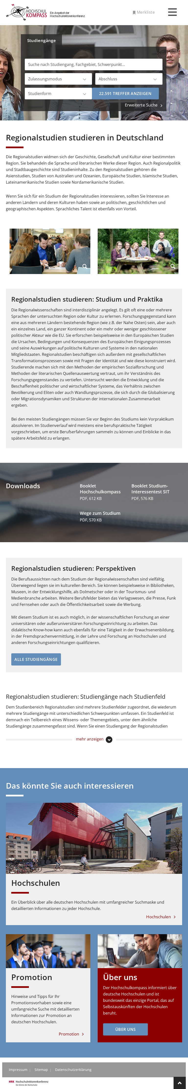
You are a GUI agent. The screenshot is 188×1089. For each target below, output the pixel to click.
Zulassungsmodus (45, 79)
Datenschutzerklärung (73, 1069)
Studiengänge (41, 40)
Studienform (39, 93)
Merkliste (146, 12)
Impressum (18, 1069)
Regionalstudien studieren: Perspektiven (73, 568)
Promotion (31, 977)
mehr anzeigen (90, 739)
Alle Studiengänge (36, 659)
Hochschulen (35, 883)
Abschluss (108, 79)
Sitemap (41, 1069)
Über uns (120, 977)
